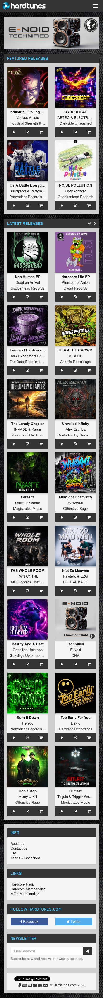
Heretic (27, 722)
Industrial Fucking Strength (32, 111)
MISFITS (76, 355)
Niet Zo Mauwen (75, 570)
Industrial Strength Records (31, 123)
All (91, 223)
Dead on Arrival (28, 282)
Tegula (62, 796)
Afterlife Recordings (75, 361)
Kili (34, 796)
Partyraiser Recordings (28, 196)
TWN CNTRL (27, 576)
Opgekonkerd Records (75, 196)
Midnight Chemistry (75, 497)
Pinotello (69, 576)
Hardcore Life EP (75, 276)
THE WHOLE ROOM (28, 570)
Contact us (19, 848)
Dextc (75, 722)
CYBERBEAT (75, 111)
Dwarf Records (75, 287)
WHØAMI (75, 502)
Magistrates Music (27, 508)
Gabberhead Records (28, 287)
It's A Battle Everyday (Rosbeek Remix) (42, 185)
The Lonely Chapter (27, 423)
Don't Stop (28, 790)
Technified (75, 644)
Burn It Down (28, 717)
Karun (36, 429)
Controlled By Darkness (76, 434)
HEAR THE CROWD (75, 350)
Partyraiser (39, 190)
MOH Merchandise (25, 893)
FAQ (14, 853)
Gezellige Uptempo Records (32, 655)
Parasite (27, 497)
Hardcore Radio (23, 884)
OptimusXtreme (27, 502)
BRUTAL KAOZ (75, 581)
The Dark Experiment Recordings (36, 361)
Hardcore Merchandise (28, 888)
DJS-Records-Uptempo (28, 581)
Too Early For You (76, 717)
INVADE (20, 429)
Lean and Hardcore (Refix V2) (34, 350)
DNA (75, 655)
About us (17, 843)
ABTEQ (63, 117)
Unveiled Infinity (75, 423)
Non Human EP (27, 276)
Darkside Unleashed (76, 123)
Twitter (75, 921)
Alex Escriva (76, 429)
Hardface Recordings (75, 728)
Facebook (30, 921)
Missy (23, 796)
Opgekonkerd (75, 190)
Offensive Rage (75, 508)
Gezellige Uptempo (28, 649)
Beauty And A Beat (28, 644)
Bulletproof (18, 190)
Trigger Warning (84, 796)
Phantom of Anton (76, 282)
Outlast (75, 790)
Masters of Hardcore (27, 434)
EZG (84, 576)
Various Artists (27, 117)
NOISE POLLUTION (75, 185)
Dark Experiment (23, 355)
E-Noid (75, 649)
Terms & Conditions (25, 857)
